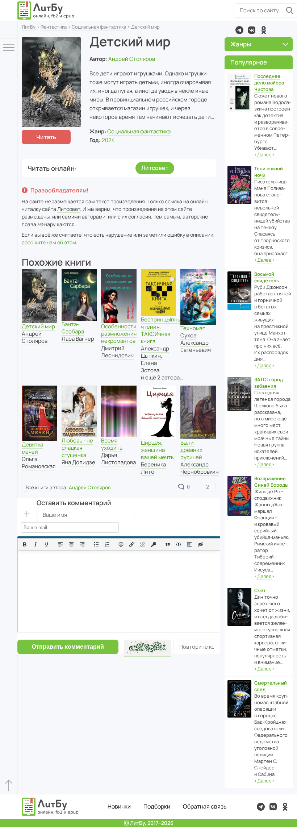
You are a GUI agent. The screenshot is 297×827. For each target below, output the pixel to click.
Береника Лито (153, 468)
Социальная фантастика (99, 27)
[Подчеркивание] (46, 544)
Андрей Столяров (131, 59)
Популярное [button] (248, 62)
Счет (260, 590)
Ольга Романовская (38, 462)
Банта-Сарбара (73, 327)
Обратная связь (205, 806)
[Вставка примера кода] (178, 544)
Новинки (119, 806)
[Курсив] (35, 544)
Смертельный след (270, 686)
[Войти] (8, 30)
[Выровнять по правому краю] (82, 544)
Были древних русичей (191, 450)
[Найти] (290, 10)
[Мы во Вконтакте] (252, 30)
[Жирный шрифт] (24, 544)
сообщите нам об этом (49, 242)
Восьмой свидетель (266, 277)
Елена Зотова (150, 366)
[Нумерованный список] (107, 544)
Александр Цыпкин (155, 352)
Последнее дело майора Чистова (269, 82)
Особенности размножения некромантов (119, 334)
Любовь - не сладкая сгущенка (77, 448)
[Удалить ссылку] (142, 544)
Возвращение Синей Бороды (271, 481)
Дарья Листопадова (118, 458)
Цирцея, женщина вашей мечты (158, 450)
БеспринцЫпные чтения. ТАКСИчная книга (162, 330)
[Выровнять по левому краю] (60, 544)
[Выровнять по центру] (71, 544)
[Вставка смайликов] (121, 544)
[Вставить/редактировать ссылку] (131, 544)
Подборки (156, 806)
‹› (264, 154)
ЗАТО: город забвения (268, 382)
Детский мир (38, 326)
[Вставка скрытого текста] (200, 544)
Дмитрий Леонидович (117, 351)
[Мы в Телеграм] (239, 30)
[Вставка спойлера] (189, 544)
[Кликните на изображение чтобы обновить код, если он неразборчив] (147, 648)
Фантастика (54, 27)
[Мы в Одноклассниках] (263, 30)
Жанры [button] (240, 44)
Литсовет (154, 168)
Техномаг (192, 328)
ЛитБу (28, 27)
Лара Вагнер (78, 338)
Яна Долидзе (78, 462)
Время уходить (111, 444)
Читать (46, 137)
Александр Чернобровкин (199, 468)
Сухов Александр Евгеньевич (195, 343)
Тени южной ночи (268, 171)
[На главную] (46, 10)
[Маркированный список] (96, 544)
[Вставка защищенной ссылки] (153, 544)
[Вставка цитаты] (167, 544)
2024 (108, 140)
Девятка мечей (32, 448)
